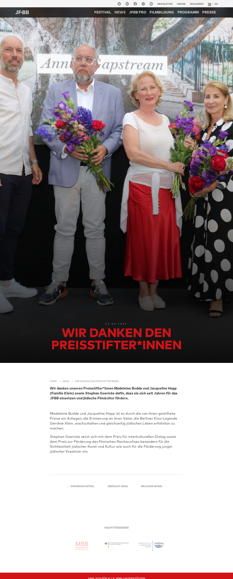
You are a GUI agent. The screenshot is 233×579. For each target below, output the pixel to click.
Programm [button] (188, 12)
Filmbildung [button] (162, 12)
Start (53, 381)
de (209, 4)
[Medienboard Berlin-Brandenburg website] (82, 546)
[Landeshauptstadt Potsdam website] (151, 546)
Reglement (197, 4)
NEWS (120, 12)
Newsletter (165, 4)
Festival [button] (102, 12)
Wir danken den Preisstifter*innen (97, 381)
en (216, 4)
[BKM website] (116, 546)
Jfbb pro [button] (137, 12)
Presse (181, 4)
